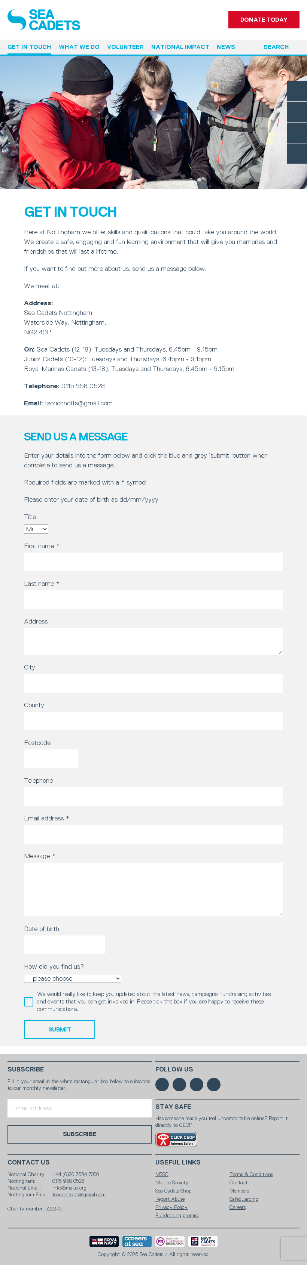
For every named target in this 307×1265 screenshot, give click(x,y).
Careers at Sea (137, 1241)
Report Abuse (170, 1199)
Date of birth (41, 928)
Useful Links (178, 1162)
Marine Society (171, 1182)
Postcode (37, 742)
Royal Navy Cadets (203, 1241)
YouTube (297, 153)
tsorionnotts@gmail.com (79, 1194)
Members (239, 1191)
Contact (238, 1182)
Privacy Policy (171, 1207)
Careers (238, 1207)
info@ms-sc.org (69, 1188)
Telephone (38, 780)
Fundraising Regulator (170, 1241)
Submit (59, 1029)
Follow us (174, 1069)
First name (42, 546)
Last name (42, 583)
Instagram (297, 133)
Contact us (28, 1162)
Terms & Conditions (251, 1174)
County (34, 705)
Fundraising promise (177, 1215)
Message (39, 856)
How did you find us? (54, 966)
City (29, 667)
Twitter (297, 112)
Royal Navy (104, 1241)
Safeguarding (244, 1199)
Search (276, 47)
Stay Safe (173, 1106)
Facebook (297, 91)
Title (30, 516)
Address (36, 621)
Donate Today (264, 19)
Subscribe (25, 1069)
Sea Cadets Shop (173, 1191)
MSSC (161, 1174)
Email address (46, 818)
